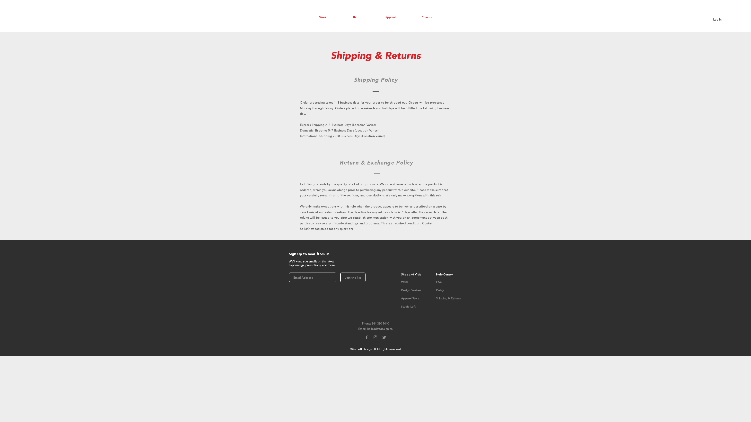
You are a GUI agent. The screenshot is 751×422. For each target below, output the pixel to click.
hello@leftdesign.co (314, 229)
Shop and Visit (411, 274)
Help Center (444, 274)
